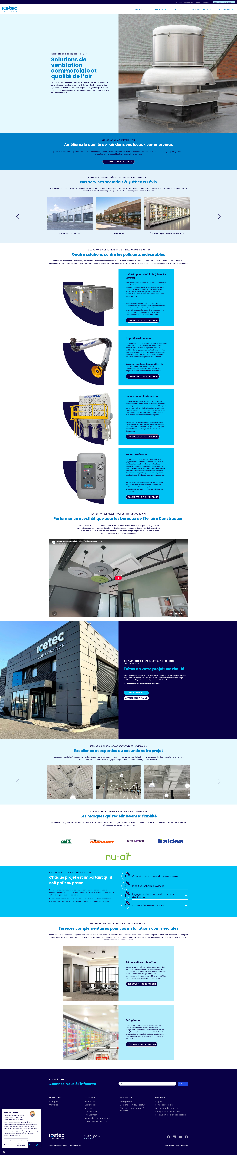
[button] (17, 216)
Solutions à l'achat (200, 9)
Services (177, 9)
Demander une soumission (118, 161)
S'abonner (182, 1084)
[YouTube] (180, 1136)
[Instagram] (186, 1136)
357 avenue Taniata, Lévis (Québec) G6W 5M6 (142, 684)
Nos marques (224, 9)
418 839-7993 (88, 1139)
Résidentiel (138, 9)
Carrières (206, 2)
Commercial (158, 9)
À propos (179, 2)
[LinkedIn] (174, 1136)
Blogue (198, 2)
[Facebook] (168, 1136)
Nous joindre (188, 2)
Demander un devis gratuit (224, 2)
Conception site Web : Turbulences (176, 1145)
